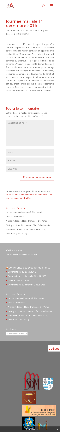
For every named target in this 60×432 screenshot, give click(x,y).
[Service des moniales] (31, 389)
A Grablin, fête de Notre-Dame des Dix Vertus (26, 221)
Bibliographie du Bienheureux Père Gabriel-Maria (28, 225)
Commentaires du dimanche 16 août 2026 (27, 276)
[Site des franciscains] (29, 403)
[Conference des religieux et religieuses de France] (39, 415)
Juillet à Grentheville (15, 216)
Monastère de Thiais (18, 30)
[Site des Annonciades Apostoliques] (48, 389)
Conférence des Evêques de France (29, 267)
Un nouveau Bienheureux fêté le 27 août (24, 212)
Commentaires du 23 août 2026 (22, 271)
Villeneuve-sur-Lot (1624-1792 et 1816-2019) (26, 229)
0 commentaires (21, 33)
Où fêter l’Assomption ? (18, 280)
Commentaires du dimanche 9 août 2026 (26, 284)
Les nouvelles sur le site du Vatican (21, 254)
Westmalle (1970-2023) (16, 233)
